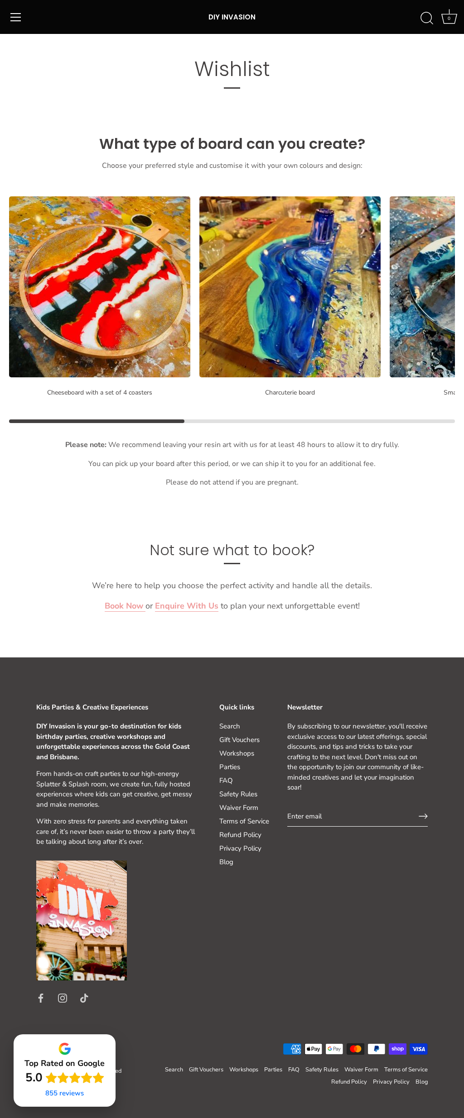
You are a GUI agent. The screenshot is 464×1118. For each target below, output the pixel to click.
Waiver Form (238, 807)
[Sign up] (423, 816)
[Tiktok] (84, 997)
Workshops (236, 753)
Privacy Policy (240, 848)
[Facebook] (40, 997)
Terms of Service (244, 821)
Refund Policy (240, 834)
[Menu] (16, 17)
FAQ (226, 780)
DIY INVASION (232, 17)
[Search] (427, 19)
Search (229, 726)
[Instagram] (62, 997)
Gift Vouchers (239, 739)
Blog (226, 861)
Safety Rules (238, 794)
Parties (229, 766)
